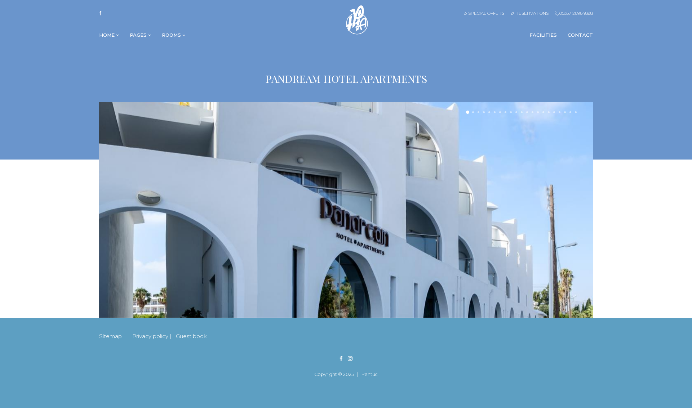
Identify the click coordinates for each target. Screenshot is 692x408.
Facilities (543, 35)
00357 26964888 (575, 13)
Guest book (191, 336)
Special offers (485, 13)
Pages (139, 35)
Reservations (531, 13)
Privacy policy (150, 336)
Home (107, 35)
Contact (580, 35)
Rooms (172, 35)
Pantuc (369, 374)
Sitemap (110, 336)
